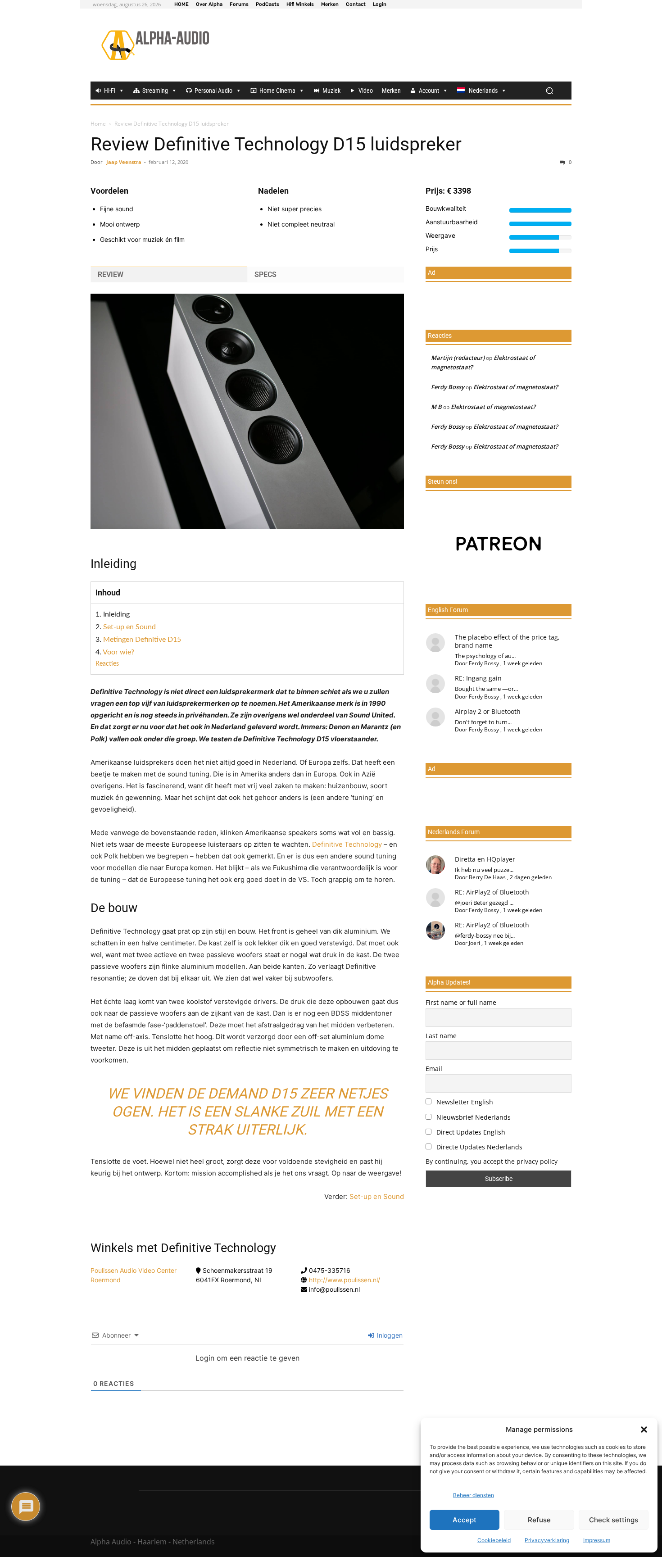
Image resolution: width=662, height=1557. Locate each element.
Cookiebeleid (494, 1540)
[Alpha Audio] (155, 45)
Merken (391, 90)
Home (98, 123)
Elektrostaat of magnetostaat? (515, 387)
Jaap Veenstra (123, 162)
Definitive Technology (347, 844)
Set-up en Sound (129, 627)
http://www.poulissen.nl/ (344, 1280)
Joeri (474, 943)
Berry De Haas (487, 877)
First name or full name (461, 1002)
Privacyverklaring (547, 1540)
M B (436, 407)
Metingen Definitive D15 (142, 639)
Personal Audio (213, 90)
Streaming (155, 90)
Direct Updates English (470, 1132)
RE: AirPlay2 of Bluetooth (492, 892)
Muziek (331, 90)
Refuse (539, 1520)
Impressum (596, 1540)
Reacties (107, 664)
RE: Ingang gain (478, 678)
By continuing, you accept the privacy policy (492, 1161)
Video (365, 90)
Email (434, 1068)
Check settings (613, 1520)
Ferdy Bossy (447, 387)
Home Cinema (277, 90)
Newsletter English (464, 1102)
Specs (265, 274)
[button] (643, 1429)
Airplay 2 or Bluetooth (488, 711)
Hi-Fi (109, 90)
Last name (441, 1035)
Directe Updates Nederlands (478, 1147)
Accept (464, 1520)
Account (429, 90)
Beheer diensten (473, 1495)
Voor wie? (118, 652)
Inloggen (389, 1335)
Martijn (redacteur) (458, 358)
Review (110, 274)
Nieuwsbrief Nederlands (473, 1117)
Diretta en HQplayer (485, 859)
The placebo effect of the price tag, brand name (507, 641)
